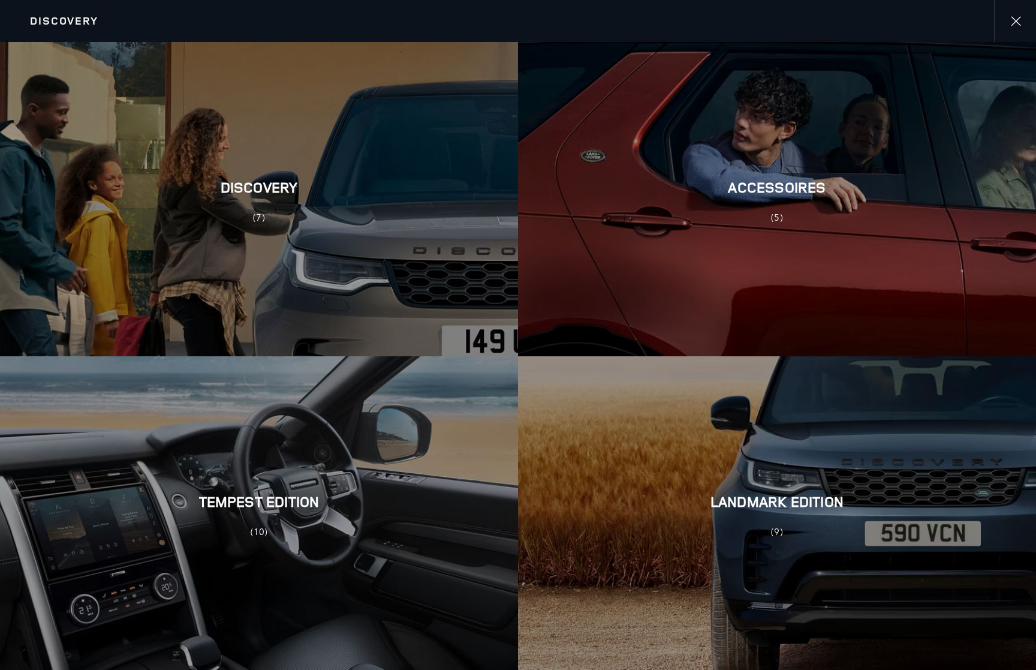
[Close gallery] (1015, 21)
